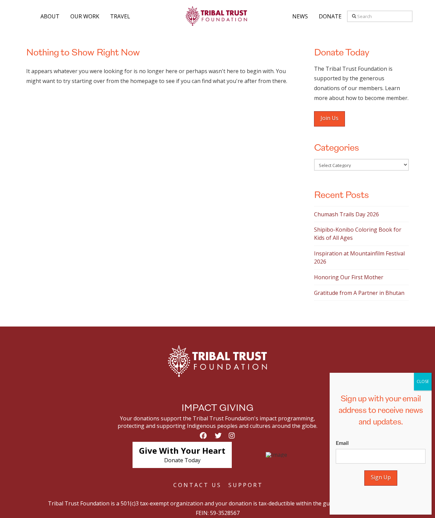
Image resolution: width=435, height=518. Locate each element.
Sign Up (381, 477)
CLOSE (423, 381)
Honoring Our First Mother (348, 277)
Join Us (329, 118)
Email (342, 443)
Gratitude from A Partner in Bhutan (359, 293)
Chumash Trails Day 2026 (346, 214)
